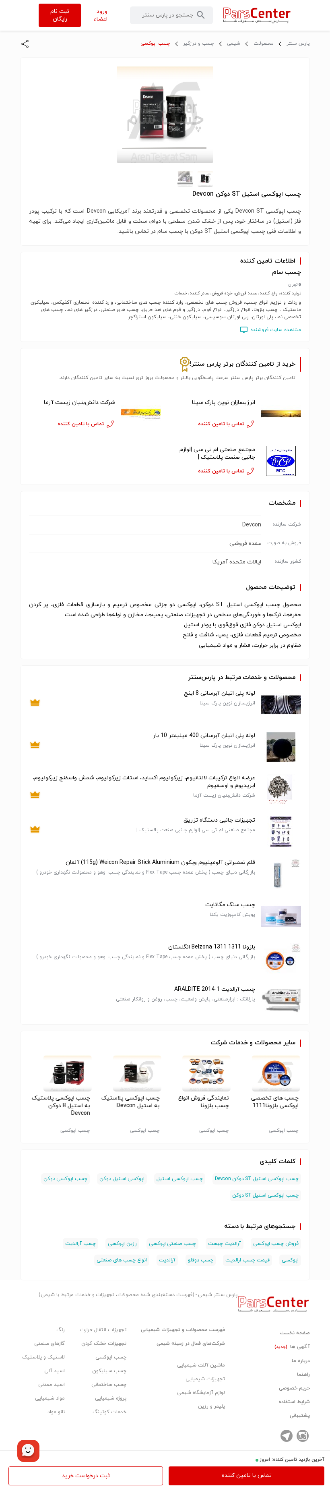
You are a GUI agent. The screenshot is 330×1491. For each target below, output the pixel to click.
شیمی (233, 43)
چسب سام (286, 272)
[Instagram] (303, 1436)
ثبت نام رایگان (59, 15)
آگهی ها (292, 1346)
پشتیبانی (300, 1415)
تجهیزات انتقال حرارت (103, 1330)
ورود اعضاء (100, 15)
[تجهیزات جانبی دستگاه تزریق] (281, 831)
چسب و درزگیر (198, 43)
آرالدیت (167, 1260)
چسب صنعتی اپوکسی (172, 1243)
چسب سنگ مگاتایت (230, 905)
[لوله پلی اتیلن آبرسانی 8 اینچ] (281, 705)
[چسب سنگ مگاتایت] (281, 916)
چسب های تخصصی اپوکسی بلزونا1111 (275, 1102)
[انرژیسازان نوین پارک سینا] (281, 414)
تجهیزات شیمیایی (205, 1379)
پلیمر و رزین (211, 1406)
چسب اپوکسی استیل (179, 1178)
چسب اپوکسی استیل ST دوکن (265, 1195)
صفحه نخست (295, 1333)
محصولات (264, 43)
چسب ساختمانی (108, 1384)
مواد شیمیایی (50, 1398)
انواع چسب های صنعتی (122, 1260)
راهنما (303, 1374)
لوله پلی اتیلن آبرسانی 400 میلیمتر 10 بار (204, 735)
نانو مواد (56, 1412)
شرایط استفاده (294, 1402)
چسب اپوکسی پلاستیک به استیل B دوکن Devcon (60, 1105)
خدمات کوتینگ (109, 1412)
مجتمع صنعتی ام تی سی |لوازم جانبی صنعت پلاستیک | (217, 453)
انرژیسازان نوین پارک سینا (223, 402)
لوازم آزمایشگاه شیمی (201, 1392)
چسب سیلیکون (109, 1371)
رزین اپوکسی (122, 1243)
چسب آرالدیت (80, 1243)
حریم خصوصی (294, 1388)
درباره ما (301, 1361)
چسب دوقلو (200, 1260)
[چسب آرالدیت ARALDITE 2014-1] (281, 1001)
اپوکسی (290, 1260)
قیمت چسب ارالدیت (247, 1260)
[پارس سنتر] (257, 15)
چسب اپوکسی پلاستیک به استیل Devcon (130, 1102)
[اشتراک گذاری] (25, 44)
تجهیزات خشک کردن (103, 1343)
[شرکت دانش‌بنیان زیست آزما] (141, 414)
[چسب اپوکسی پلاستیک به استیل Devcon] (130, 1073)
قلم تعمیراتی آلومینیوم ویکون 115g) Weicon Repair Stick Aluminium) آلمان (160, 862)
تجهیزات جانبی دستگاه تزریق (219, 820)
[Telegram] (286, 1436)
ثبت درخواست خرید (86, 1476)
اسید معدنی (51, 1384)
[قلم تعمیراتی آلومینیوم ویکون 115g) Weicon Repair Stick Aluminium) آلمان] (281, 874)
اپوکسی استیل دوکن (121, 1178)
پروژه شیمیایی (110, 1398)
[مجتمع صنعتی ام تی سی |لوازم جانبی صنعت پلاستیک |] (281, 461)
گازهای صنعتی (49, 1343)
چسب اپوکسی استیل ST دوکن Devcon (257, 1178)
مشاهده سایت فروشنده (275, 330)
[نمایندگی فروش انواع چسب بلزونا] (200, 1073)
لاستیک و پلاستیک (43, 1357)
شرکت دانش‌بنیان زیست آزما (79, 402)
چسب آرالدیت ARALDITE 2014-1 (214, 989)
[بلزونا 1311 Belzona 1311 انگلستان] (281, 958)
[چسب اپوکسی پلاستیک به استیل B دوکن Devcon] (60, 1073)
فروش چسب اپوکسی (276, 1243)
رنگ (60, 1330)
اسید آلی (54, 1371)
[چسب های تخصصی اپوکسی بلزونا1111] (269, 1073)
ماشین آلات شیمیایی (201, 1365)
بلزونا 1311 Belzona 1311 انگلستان (211, 947)
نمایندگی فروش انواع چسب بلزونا (203, 1102)
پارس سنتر (298, 43)
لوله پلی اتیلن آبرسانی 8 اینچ (219, 693)
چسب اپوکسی (155, 43)
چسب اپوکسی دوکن (65, 1178)
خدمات (238, 1042)
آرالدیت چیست (224, 1243)
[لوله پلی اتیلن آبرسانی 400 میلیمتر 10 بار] (281, 747)
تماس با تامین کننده (247, 1475)
